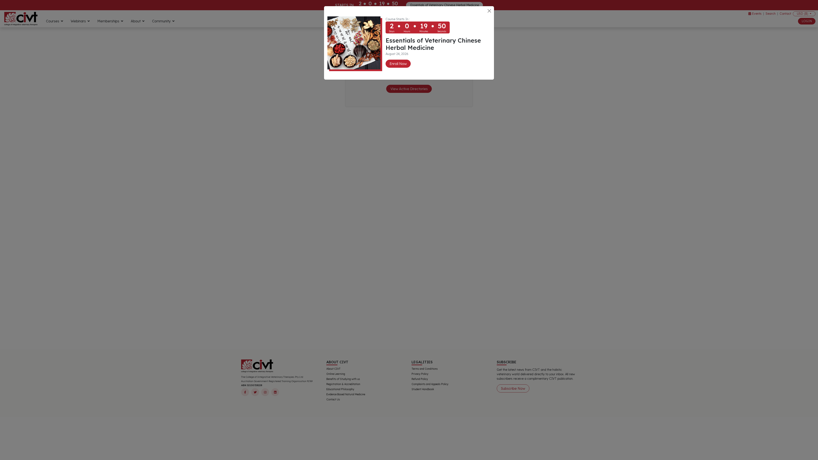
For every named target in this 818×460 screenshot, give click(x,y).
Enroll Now (398, 64)
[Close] (489, 10)
